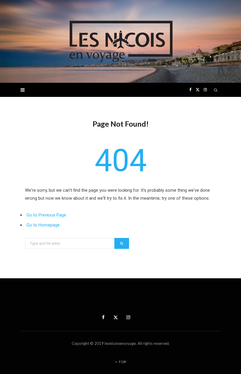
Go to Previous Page (46, 215)
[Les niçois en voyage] (121, 41)
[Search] (216, 90)
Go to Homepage (43, 225)
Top (122, 362)
